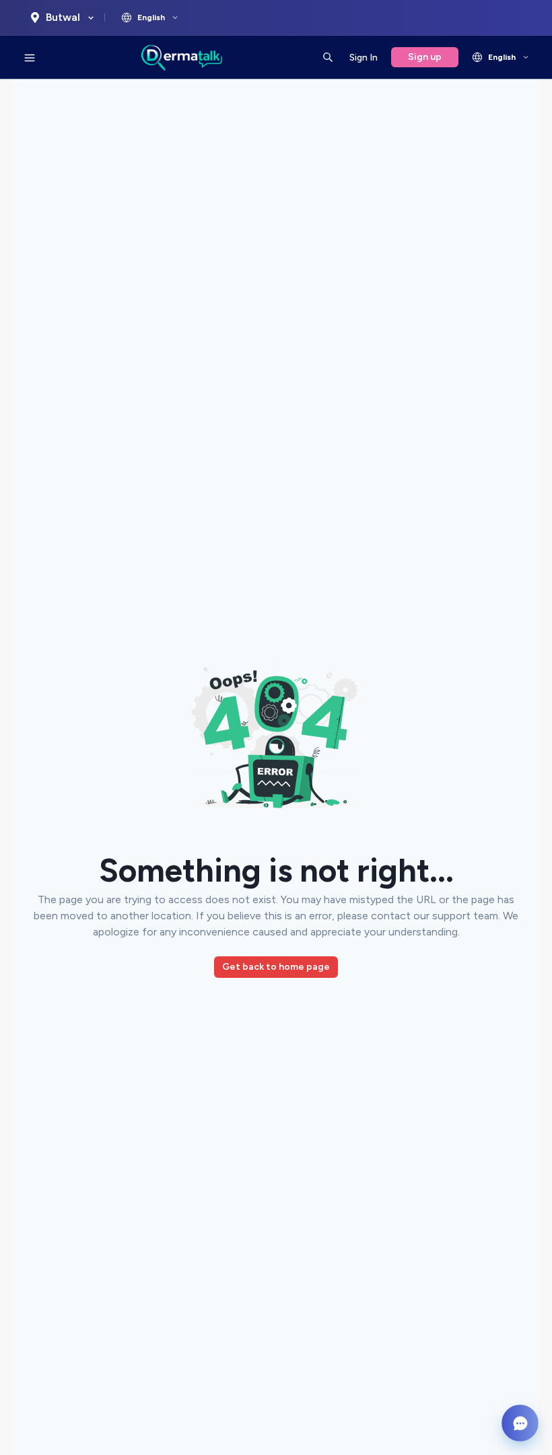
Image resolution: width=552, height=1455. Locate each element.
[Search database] (328, 57)
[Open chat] (520, 1423)
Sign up (425, 57)
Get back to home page (276, 966)
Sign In (363, 57)
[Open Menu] (29, 57)
